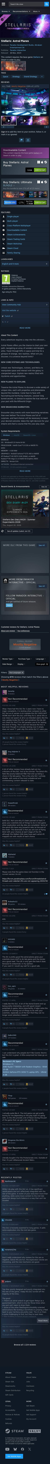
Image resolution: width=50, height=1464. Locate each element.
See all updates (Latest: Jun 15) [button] (18, 531)
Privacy (8, 1406)
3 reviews (11, 754)
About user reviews (8, 631)
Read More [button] (43, 1320)
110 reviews (23, 1098)
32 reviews (21, 904)
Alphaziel (12, 854)
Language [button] (40, 659)
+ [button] (41, 76)
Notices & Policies (12, 1414)
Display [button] (20, 664)
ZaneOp (11, 691)
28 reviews (11, 1143)
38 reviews (11, 806)
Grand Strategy (30, 76)
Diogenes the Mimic (16, 1140)
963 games (12, 1098)
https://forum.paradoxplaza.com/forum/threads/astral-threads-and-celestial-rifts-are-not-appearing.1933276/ (25, 880)
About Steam (10, 1377)
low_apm (12, 986)
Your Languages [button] (15, 673)
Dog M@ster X (14, 751)
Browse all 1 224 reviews (25, 1345)
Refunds (8, 1423)
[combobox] (26, 4)
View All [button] (44, 487)
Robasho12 (12, 901)
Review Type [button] (7, 659)
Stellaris (36, 57)
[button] (5, 11)
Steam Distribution (12, 1390)
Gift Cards (9, 1395)
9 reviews (11, 694)
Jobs (28, 1381)
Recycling (30, 1390)
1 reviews (11, 942)
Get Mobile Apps (14, 1456)
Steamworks (10, 1386)
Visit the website (9, 310)
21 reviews (21, 989)
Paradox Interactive (18, 50)
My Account (31, 1419)
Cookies (8, 1419)
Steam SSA (9, 1381)
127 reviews (12, 1038)
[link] (25, 202)
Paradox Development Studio (22, 45)
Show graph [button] (40, 664)
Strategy (16, 76)
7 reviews (11, 857)
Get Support (31, 1414)
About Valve (31, 1377)
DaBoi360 (12, 1035)
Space (5, 76)
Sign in (4, 132)
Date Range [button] (7, 664)
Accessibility (10, 1410)
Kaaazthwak (13, 803)
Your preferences (23, 631)
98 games (11, 904)
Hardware (30, 1386)
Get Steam (30, 1406)
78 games (11, 989)
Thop (10, 1095)
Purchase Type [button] (24, 659)
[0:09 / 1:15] (25, 102)
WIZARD (11, 939)
